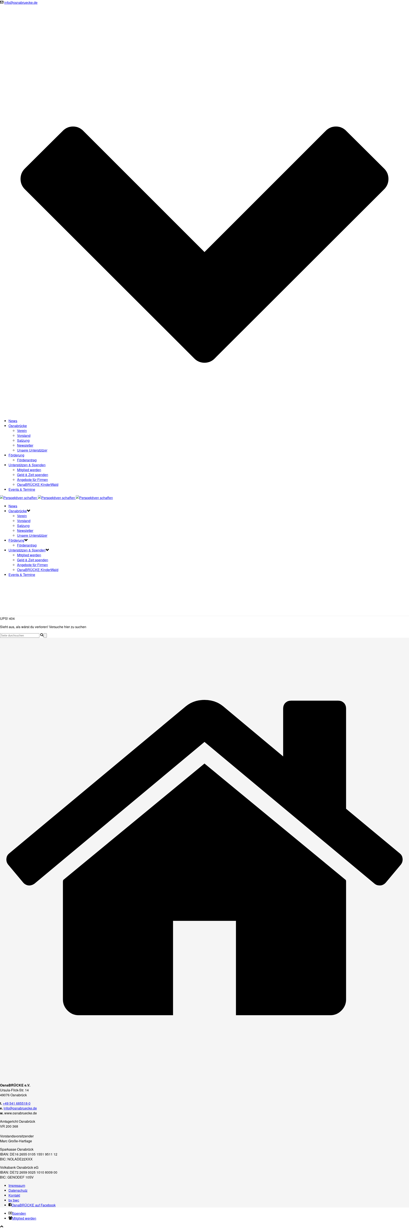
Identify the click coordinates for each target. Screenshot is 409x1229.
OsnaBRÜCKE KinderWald (37, 484)
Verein (22, 430)
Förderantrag (27, 460)
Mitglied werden (29, 469)
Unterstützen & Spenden (27, 464)
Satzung (23, 440)
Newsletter (25, 445)
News (13, 420)
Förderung (16, 455)
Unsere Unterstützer (32, 450)
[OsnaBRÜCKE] (56, 497)
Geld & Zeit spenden (32, 474)
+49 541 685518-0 (16, 1103)
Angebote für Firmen (32, 479)
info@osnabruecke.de (20, 2)
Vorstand (23, 435)
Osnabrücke (18, 425)
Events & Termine (22, 489)
